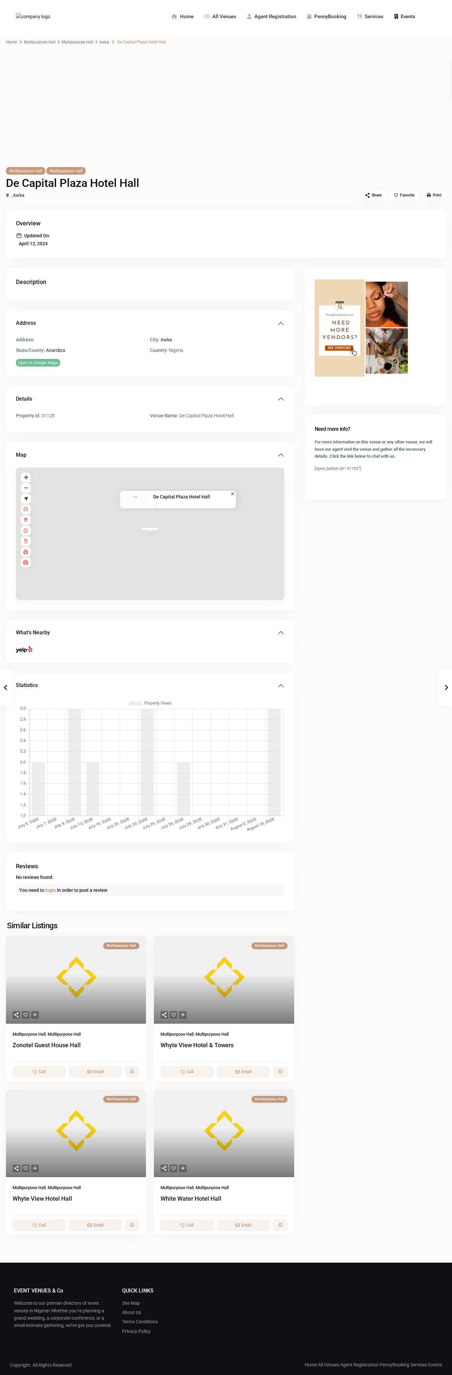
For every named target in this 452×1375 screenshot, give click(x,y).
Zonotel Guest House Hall (47, 1045)
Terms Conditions (140, 1321)
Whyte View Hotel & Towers (197, 1045)
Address (26, 323)
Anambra (55, 350)
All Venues (224, 17)
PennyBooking (330, 17)
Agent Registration (275, 17)
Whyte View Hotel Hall (42, 1198)
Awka (104, 42)
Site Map (131, 1303)
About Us (131, 1312)
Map (21, 455)
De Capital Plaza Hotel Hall (182, 496)
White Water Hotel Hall (190, 1198)
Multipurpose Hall (40, 42)
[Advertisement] (226, 112)
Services (374, 17)
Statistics (27, 685)
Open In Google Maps (38, 362)
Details (24, 399)
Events (408, 17)
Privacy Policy (136, 1331)
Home (187, 17)
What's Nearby (33, 632)
